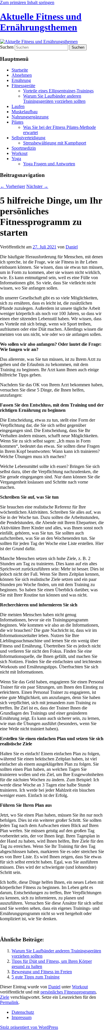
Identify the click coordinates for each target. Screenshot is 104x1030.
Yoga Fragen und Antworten (49, 163)
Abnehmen (22, 75)
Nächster (37, 186)
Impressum (21, 1017)
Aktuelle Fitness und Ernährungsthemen (40, 21)
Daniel (72, 246)
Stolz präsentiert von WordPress (29, 1027)
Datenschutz (23, 1012)
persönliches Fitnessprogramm (68, 991)
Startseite (20, 69)
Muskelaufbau (25, 111)
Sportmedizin (24, 148)
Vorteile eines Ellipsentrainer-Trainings (58, 90)
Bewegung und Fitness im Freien (42, 971)
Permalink (9, 1002)
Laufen (18, 106)
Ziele (4, 997)
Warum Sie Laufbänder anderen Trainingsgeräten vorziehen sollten (54, 99)
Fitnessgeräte (23, 85)
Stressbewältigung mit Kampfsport (54, 142)
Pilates (17, 122)
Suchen (7, 47)
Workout (19, 153)
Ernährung (21, 80)
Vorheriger (12, 186)
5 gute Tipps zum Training (36, 976)
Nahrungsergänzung (30, 116)
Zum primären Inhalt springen (27, 2)
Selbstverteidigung (28, 137)
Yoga (16, 158)
